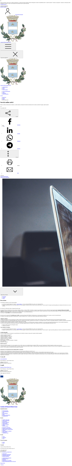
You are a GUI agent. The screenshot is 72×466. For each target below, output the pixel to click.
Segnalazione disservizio (6, 455)
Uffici (3, 412)
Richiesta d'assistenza (5, 456)
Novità (3, 98)
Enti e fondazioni (5, 413)
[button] (3, 88)
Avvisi (3, 438)
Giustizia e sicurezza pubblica (7, 428)
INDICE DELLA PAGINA (4, 294)
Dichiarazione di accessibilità (6, 460)
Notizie (3, 436)
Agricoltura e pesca (5, 432)
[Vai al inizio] (0, 374)
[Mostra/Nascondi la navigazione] (8, 46)
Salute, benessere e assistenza (6, 431)
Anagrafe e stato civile (5, 419)
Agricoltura (4, 93)
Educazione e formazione (6, 427)
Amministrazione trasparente (6, 457)
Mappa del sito (2, 463)
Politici (3, 414)
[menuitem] (3, 126)
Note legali (4, 459)
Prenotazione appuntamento (6, 454)
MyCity (2, 464)
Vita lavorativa (4, 421)
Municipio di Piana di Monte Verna (5, 367)
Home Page (4, 97)
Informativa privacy (5, 458)
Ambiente (3, 430)
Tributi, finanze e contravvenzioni (7, 429)
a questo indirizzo (19, 304)
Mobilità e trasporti (5, 425)
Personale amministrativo (6, 415)
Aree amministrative (5, 411)
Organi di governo (5, 410)
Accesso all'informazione (6, 91)
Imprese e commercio (5, 422)
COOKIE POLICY (3, 4)
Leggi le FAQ (4, 453)
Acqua (3, 92)
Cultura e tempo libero (5, 420)
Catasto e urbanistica (5, 424)
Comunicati (4, 437)
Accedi (1, 95)
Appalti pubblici (4, 423)
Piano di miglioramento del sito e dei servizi (9, 461)
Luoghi (3, 442)
